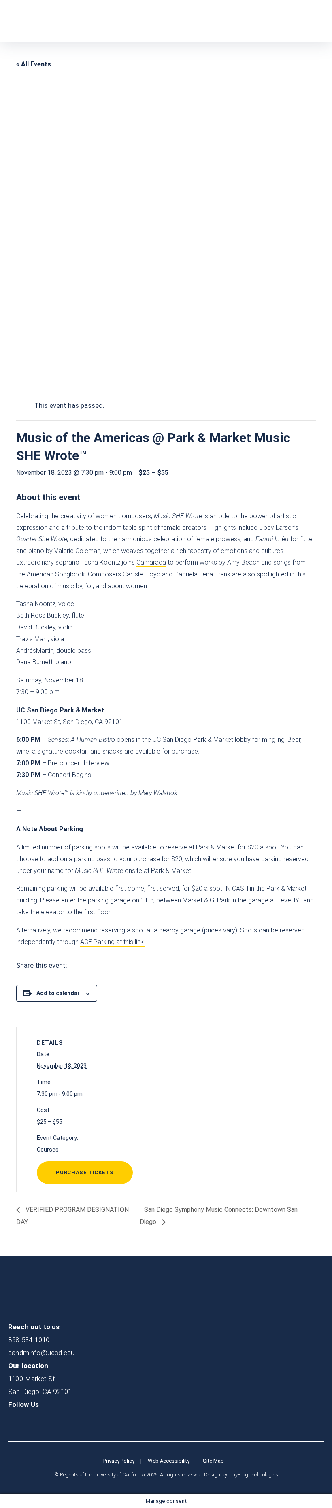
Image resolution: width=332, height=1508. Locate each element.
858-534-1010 (28, 1340)
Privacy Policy (118, 1461)
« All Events (33, 64)
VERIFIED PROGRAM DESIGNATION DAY (72, 1216)
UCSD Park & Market (47, 20)
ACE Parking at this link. (112, 942)
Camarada (151, 562)
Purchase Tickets (84, 1172)
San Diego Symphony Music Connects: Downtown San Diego (219, 1216)
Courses (48, 1149)
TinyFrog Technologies (253, 1475)
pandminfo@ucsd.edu (41, 1353)
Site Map (213, 1461)
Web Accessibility (168, 1461)
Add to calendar (58, 993)
